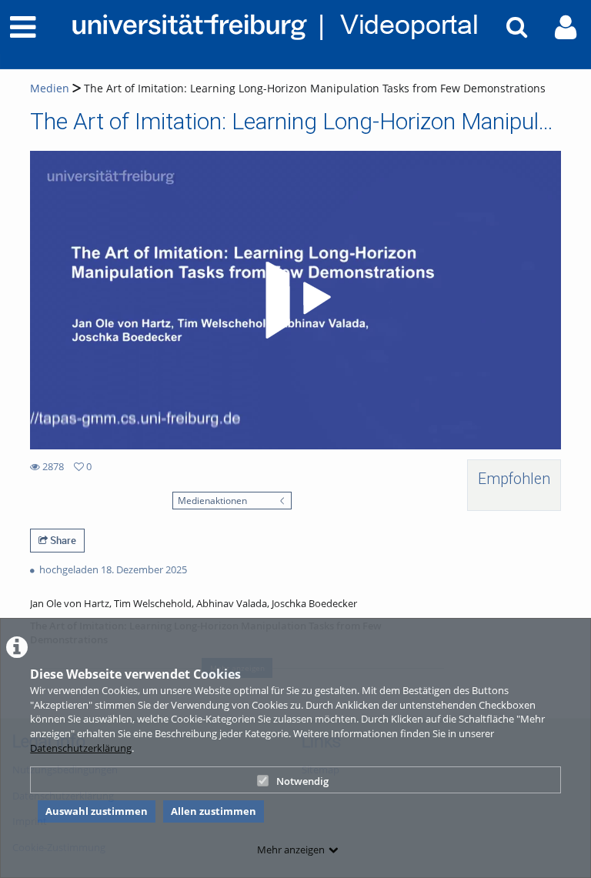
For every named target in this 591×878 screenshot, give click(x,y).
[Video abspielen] (295, 300)
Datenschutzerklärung (81, 748)
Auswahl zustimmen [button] (96, 811)
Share (62, 540)
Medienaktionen (212, 500)
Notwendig (302, 781)
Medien (49, 88)
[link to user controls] (565, 27)
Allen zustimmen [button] (213, 811)
